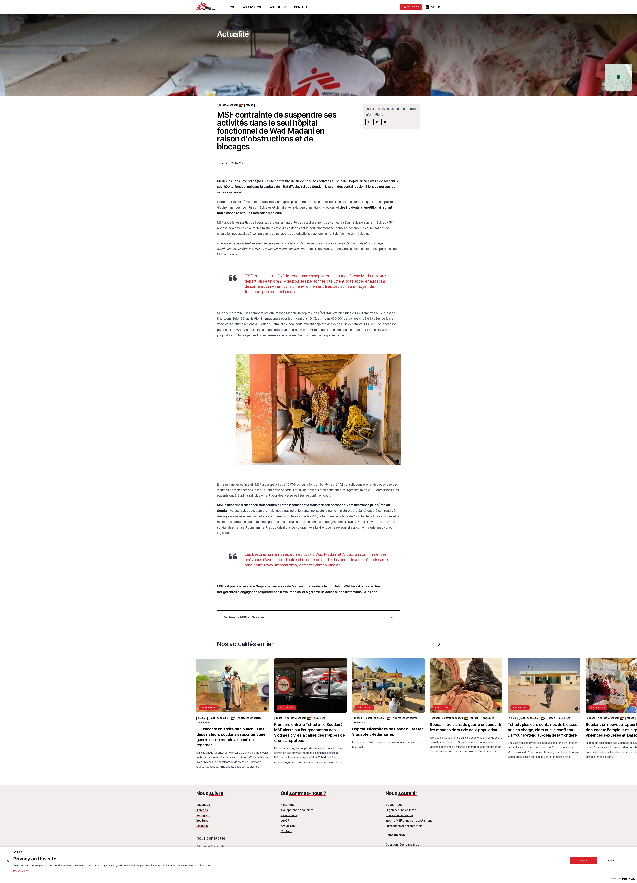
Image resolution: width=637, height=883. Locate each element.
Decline (610, 860)
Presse (474, 718)
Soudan (202, 718)
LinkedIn (202, 826)
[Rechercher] (433, 7)
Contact (300, 7)
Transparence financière (297, 810)
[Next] (439, 644)
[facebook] (368, 122)
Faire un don (410, 7)
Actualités (278, 7)
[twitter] (376, 122)
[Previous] (433, 644)
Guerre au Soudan (228, 105)
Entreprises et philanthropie (404, 826)
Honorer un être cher (399, 815)
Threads (202, 810)
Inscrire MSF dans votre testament (409, 820)
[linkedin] (384, 122)
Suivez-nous (394, 804)
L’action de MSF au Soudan (243, 617)
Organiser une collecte (401, 810)
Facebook (203, 804)
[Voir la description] (397, 461)
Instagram (203, 815)
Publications (289, 815)
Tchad (279, 718)
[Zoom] (318, 413)
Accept (584, 860)
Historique (287, 804)
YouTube (202, 820)
